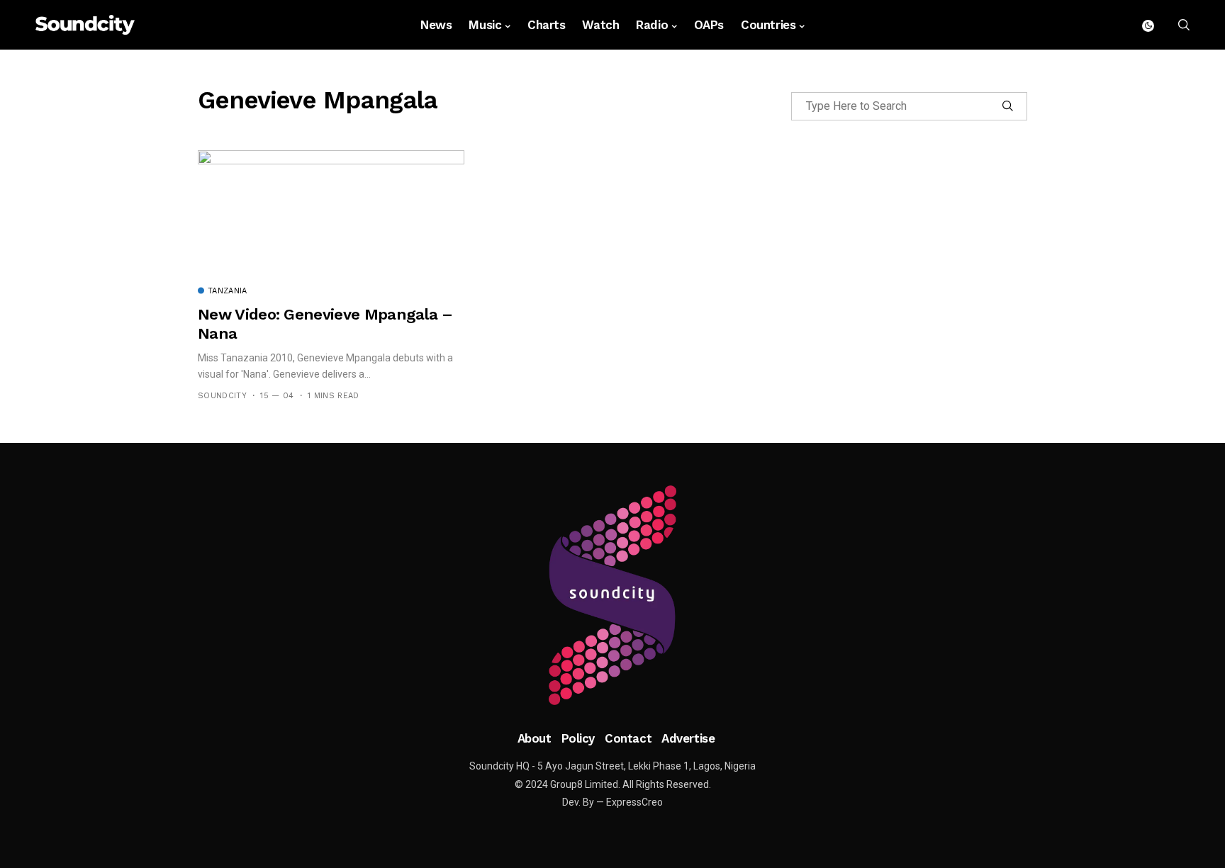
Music (485, 25)
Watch (600, 25)
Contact (628, 738)
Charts (546, 25)
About (535, 738)
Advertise (688, 738)
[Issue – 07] (612, 595)
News (436, 25)
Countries (768, 25)
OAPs (709, 25)
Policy (578, 738)
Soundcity (222, 395)
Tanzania (227, 291)
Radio (652, 25)
